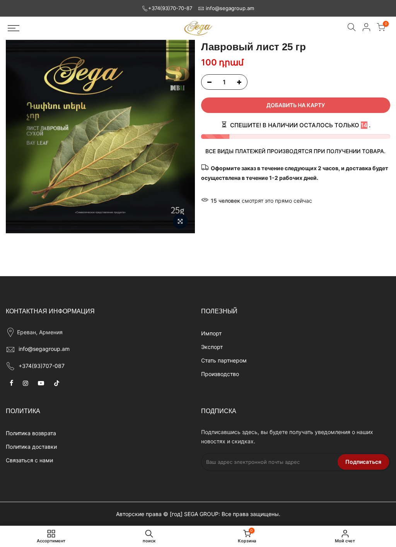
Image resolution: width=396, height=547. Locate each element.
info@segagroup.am (230, 8)
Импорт (211, 333)
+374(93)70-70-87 (170, 8)
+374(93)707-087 (42, 365)
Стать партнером (224, 360)
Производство (220, 374)
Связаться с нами (29, 460)
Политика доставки (31, 446)
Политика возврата (31, 433)
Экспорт (212, 347)
